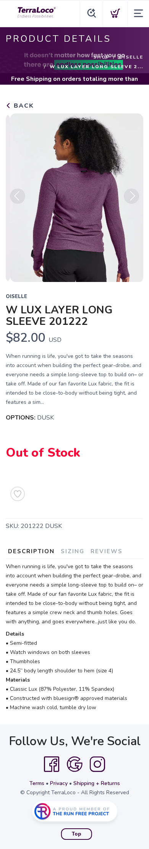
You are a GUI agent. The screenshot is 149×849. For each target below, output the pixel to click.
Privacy (59, 783)
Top (76, 834)
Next (131, 196)
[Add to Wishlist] (17, 494)
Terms (36, 783)
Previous (17, 196)
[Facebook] (51, 764)
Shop (101, 57)
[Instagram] (97, 764)
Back (22, 106)
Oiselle (131, 57)
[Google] (74, 764)
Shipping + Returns (96, 783)
